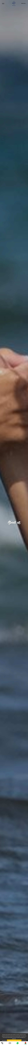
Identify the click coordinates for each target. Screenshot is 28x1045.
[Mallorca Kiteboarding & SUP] (14, 4)
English (23, 3)
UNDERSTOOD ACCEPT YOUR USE (14, 1040)
